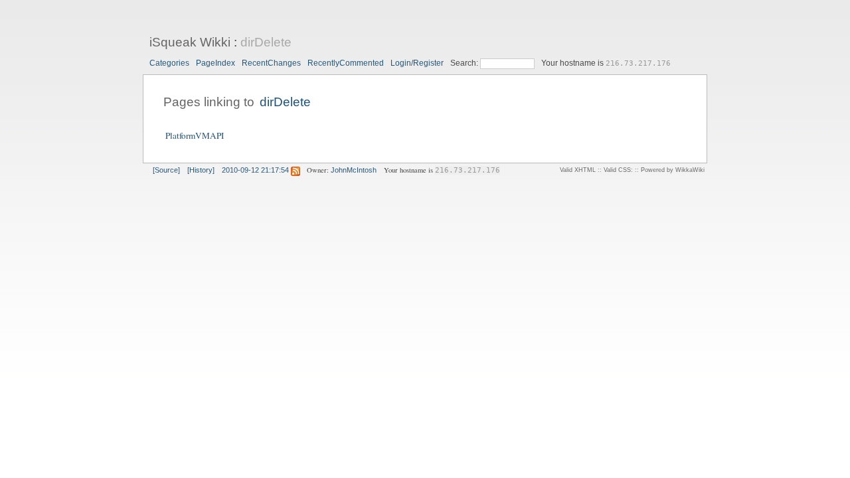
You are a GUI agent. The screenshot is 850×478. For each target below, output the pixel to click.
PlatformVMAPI (194, 135)
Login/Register (417, 63)
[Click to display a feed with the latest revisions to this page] (295, 170)
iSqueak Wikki (189, 42)
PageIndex (215, 63)
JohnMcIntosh (354, 170)
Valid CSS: (618, 170)
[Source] (166, 170)
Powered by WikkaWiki (673, 170)
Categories (169, 63)
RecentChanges (271, 63)
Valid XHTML (578, 170)
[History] (200, 170)
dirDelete (266, 42)
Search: (465, 63)
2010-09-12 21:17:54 (255, 170)
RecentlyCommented (345, 63)
